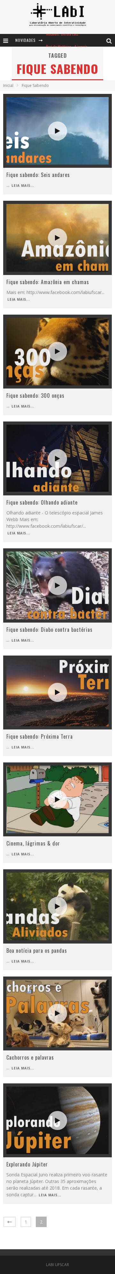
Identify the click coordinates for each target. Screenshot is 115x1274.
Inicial (8, 85)
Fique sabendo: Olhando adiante (42, 502)
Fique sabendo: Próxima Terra (39, 736)
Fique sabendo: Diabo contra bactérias (49, 629)
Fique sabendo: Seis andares (38, 175)
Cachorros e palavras (30, 1057)
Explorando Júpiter (27, 1164)
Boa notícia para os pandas (36, 950)
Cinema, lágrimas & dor (33, 843)
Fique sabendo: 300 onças (35, 395)
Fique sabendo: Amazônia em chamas (47, 282)
